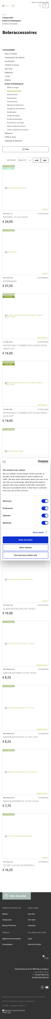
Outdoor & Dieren (12, 65)
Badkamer (9, 72)
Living (7, 76)
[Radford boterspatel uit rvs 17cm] (25, 707)
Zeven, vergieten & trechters (17, 130)
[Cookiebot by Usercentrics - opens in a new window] (38, 461)
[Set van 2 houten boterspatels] (25, 836)
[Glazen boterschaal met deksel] (25, 579)
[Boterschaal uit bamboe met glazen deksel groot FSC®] (25, 316)
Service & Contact (34, 944)
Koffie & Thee (10, 137)
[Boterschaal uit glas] (25, 451)
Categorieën (7, 18)
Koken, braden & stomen (16, 126)
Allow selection (25, 548)
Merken (5, 914)
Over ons (31, 914)
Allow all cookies (25, 540)
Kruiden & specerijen (14, 119)
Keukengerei (11, 98)
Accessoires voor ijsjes (15, 123)
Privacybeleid (7, 944)
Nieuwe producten (9, 925)
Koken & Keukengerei (11, 21)
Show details (38, 532)
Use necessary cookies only (25, 555)
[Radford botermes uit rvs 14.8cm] (25, 643)
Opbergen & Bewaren (13, 141)
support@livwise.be (41, 972)
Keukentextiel (12, 94)
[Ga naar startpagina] (5, 6)
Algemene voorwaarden (11, 939)
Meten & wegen (13, 87)
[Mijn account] (46, 5)
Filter (27, 149)
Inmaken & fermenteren (16, 109)
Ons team (32, 920)
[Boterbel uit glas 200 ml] (25, 188)
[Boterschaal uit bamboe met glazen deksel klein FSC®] (25, 383)
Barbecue (9, 133)
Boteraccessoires (9, 24)
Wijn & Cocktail (11, 54)
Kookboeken (11, 112)
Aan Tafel (8, 69)
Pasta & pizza (12, 102)
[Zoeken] (40, 5)
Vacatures (32, 925)
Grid (36, 160)
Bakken (8, 80)
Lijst (45, 160)
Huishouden (10, 61)
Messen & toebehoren (15, 105)
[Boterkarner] (25, 252)
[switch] (45, 508)
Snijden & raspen (13, 116)
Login (30, 939)
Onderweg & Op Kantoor (15, 57)
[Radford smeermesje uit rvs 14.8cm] (25, 772)
